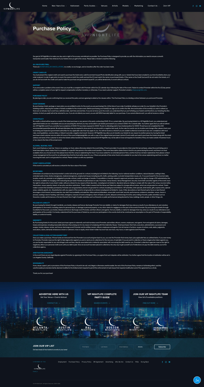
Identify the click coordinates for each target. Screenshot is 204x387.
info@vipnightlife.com (139, 90)
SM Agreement (98, 362)
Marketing (138, 6)
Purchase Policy (74, 362)
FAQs (137, 362)
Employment (62, 362)
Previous (27, 323)
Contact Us (152, 6)
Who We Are (119, 362)
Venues (104, 6)
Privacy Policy (86, 362)
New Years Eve (58, 6)
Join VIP (166, 6)
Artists (115, 6)
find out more (149, 303)
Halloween (74, 6)
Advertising (109, 362)
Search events (100, 303)
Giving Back (145, 362)
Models (126, 6)
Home (44, 6)
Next (177, 323)
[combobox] (144, 347)
